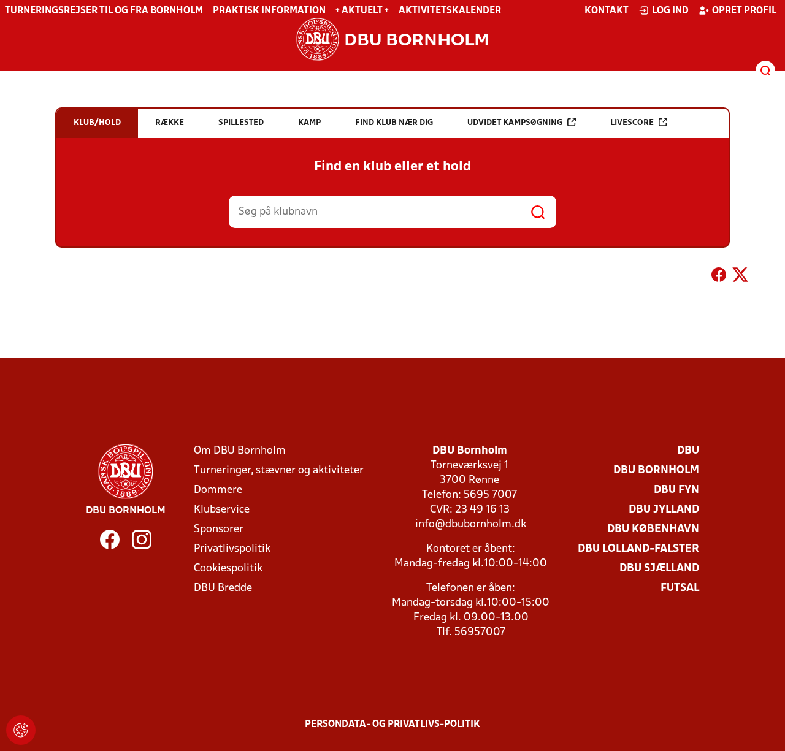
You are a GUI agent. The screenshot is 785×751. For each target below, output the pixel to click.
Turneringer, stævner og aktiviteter (279, 470)
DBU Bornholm (656, 470)
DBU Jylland (664, 510)
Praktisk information (269, 11)
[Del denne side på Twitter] (740, 277)
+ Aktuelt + (362, 11)
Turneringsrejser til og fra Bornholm (104, 11)
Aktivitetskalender (450, 11)
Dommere (218, 490)
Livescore (632, 123)
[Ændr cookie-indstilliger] (21, 730)
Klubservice (222, 510)
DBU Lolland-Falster (638, 549)
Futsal (680, 588)
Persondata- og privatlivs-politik (392, 724)
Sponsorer (218, 529)
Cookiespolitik (228, 568)
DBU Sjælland (659, 568)
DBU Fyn (676, 490)
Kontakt (606, 11)
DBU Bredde (223, 588)
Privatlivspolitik (232, 549)
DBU (688, 451)
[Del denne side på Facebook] (718, 277)
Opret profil (744, 11)
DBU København (653, 529)
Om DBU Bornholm (240, 451)
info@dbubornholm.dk (470, 524)
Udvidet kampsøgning (514, 123)
